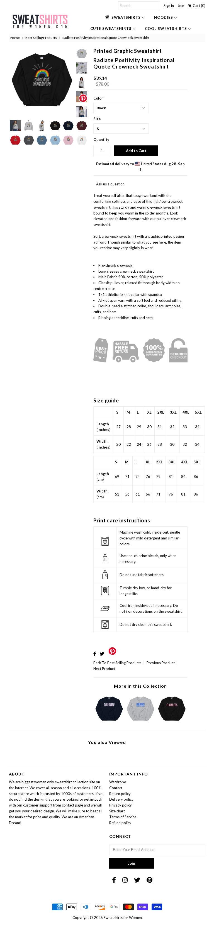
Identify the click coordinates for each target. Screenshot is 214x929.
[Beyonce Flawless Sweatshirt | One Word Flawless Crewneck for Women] (172, 722)
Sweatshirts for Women (123, 917)
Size (97, 119)
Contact (115, 788)
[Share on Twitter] (102, 653)
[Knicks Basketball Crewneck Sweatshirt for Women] (140, 722)
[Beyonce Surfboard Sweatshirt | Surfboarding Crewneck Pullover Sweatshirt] (109, 722)
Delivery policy (121, 799)
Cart (198, 5)
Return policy (120, 793)
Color (98, 98)
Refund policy (120, 822)
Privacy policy (120, 805)
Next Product (104, 668)
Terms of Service (122, 817)
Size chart (117, 811)
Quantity (101, 139)
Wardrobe (117, 782)
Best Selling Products (41, 38)
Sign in (169, 5)
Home (15, 38)
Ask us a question (110, 184)
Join (180, 5)
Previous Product (161, 663)
